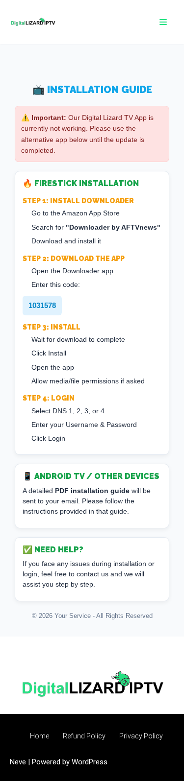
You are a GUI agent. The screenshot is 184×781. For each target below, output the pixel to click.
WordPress (89, 761)
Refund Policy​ (84, 736)
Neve (18, 761)
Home (39, 736)
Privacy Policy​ (141, 736)
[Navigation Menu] (163, 22)
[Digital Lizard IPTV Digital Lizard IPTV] (33, 22)
